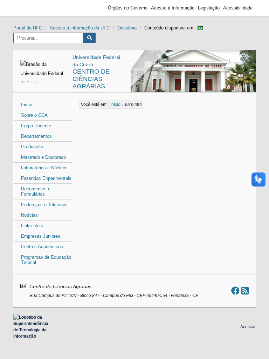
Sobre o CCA (34, 115)
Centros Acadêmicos (42, 246)
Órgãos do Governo (127, 8)
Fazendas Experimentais (46, 178)
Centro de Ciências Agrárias (91, 79)
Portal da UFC (27, 28)
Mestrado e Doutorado (43, 157)
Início (26, 104)
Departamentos (36, 136)
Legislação (209, 8)
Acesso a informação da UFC (80, 28)
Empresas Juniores (40, 236)
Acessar (248, 326)
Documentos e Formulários (35, 191)
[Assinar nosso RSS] (245, 291)
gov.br (29, 8)
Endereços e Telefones (44, 204)
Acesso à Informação (172, 8)
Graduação (32, 146)
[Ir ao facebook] (235, 291)
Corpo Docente (36, 125)
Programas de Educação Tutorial (46, 260)
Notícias (29, 215)
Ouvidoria (127, 28)
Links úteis (32, 225)
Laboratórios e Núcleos (44, 167)
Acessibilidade (238, 8)
